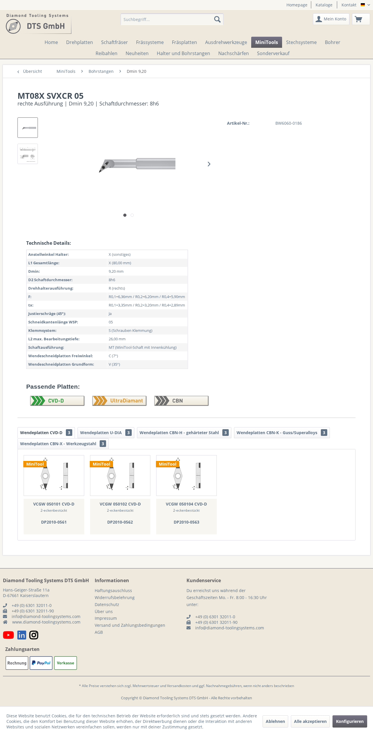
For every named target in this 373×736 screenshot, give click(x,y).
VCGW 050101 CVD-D (53, 504)
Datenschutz (107, 604)
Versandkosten (179, 685)
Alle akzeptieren (310, 721)
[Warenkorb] (361, 19)
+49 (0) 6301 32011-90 (33, 611)
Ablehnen (275, 721)
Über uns (104, 611)
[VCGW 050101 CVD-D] (54, 475)
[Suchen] (217, 19)
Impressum (106, 618)
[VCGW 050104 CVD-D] (186, 475)
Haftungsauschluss (113, 590)
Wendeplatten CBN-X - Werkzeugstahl (62, 443)
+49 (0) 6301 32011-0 (32, 605)
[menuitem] (294, 4)
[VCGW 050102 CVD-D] (120, 475)
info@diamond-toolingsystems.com (46, 616)
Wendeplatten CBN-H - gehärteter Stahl (183, 432)
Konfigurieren (350, 721)
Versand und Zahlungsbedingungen (130, 625)
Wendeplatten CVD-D (45, 432)
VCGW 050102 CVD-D (120, 504)
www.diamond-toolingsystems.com (46, 622)
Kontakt (349, 5)
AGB (99, 632)
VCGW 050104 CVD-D (186, 504)
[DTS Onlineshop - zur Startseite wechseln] (38, 23)
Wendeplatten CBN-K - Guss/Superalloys (281, 432)
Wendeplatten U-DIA (105, 432)
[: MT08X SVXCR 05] (27, 127)
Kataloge (324, 5)
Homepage (296, 5)
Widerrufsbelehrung (115, 597)
